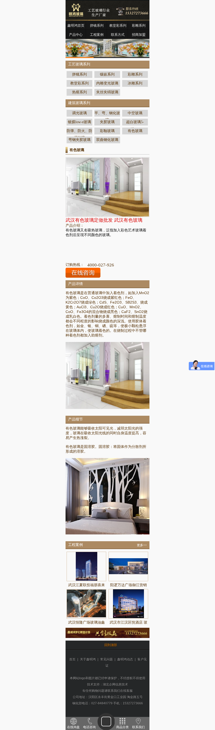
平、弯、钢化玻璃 (107, 114)
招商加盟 (139, 35)
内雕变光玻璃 (107, 83)
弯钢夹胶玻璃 (79, 140)
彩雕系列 (139, 25)
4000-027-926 (100, 265)
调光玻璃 (79, 113)
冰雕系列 (135, 83)
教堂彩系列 (117, 25)
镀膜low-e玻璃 (79, 122)
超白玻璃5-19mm (135, 123)
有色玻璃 (135, 131)
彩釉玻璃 (107, 131)
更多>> (142, 545)
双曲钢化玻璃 (107, 140)
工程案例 (97, 35)
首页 (72, 659)
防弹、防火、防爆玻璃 (79, 131)
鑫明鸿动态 (125, 659)
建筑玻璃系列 (79, 103)
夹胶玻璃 (107, 122)
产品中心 (76, 35)
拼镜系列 (97, 25)
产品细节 (75, 419)
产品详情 (75, 284)
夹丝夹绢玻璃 (107, 92)
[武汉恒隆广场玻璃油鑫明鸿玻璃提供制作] (86, 616)
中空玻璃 (135, 113)
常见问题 (106, 659)
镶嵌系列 (107, 74)
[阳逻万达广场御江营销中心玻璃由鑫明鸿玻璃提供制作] (128, 573)
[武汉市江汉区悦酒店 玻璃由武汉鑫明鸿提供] (128, 617)
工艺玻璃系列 (79, 64)
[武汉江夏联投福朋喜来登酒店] (86, 579)
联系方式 (118, 35)
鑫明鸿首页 (75, 25)
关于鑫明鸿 (88, 659)
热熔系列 (79, 92)
